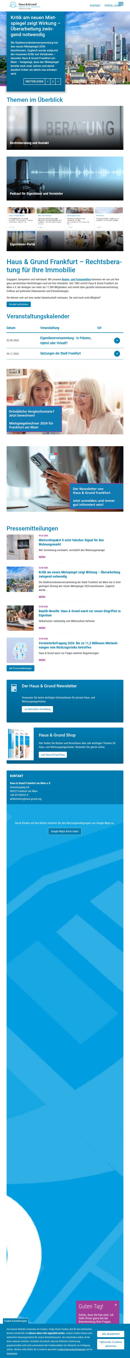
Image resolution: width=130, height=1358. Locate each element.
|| (54, 81)
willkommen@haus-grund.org (25, 799)
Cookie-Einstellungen (15, 1321)
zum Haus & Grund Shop (53, 754)
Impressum (12, 1353)
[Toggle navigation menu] (120, 3)
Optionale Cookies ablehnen (111, 1344)
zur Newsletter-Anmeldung (37, 709)
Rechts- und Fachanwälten (76, 279)
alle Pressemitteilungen (20, 668)
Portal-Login (113, 5)
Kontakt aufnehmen (18, 304)
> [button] (59, 81)
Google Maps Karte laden (65, 831)
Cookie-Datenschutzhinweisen (71, 1349)
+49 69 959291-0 (19, 795)
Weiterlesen (34, 81)
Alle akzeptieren (111, 1334)
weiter (42, 556)
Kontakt (95, 5)
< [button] (48, 81)
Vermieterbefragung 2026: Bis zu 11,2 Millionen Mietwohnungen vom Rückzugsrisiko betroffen (78, 645)
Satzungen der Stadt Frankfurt (60, 353)
